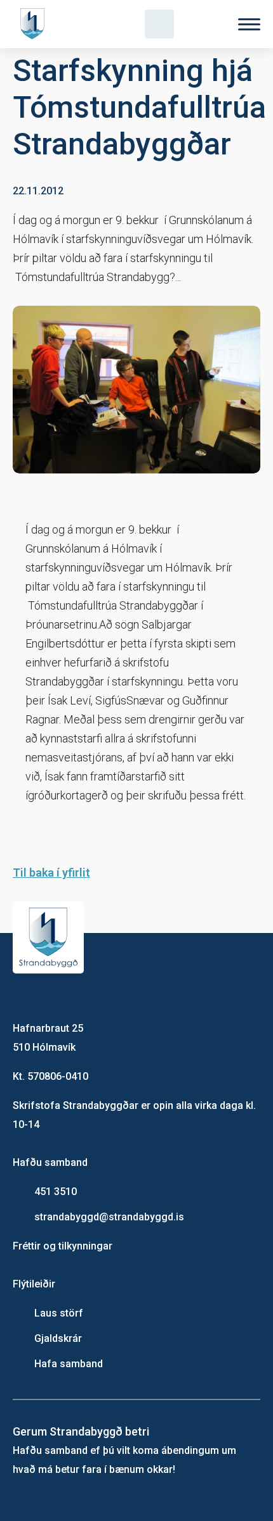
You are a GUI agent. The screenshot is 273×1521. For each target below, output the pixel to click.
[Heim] (35, 24)
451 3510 (55, 1192)
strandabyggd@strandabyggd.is (109, 1217)
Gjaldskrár (58, 1338)
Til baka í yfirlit (51, 872)
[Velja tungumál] (204, 24)
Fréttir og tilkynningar (62, 1246)
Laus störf (58, 1313)
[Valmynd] (249, 24)
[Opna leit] (159, 24)
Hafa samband (68, 1364)
